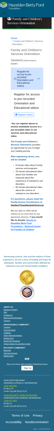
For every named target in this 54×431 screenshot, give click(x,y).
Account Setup (9, 330)
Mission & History (11, 310)
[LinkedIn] (28, 359)
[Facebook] (26, 359)
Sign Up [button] (27, 368)
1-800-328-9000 (10, 386)
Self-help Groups (10, 353)
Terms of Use (20, 415)
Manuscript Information (13, 318)
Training (7, 327)
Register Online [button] (25, 114)
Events (14, 38)
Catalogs (7, 333)
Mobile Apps (9, 338)
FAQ (5, 312)
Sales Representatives (13, 336)
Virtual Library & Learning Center (17, 344)
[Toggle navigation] (4, 13)
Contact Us (8, 315)
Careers (7, 321)
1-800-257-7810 (10, 401)
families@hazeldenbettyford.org (27, 205)
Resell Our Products (12, 341)
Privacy (38, 415)
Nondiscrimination (37, 422)
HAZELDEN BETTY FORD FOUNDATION (20, 395)
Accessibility (14, 422)
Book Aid (7, 350)
